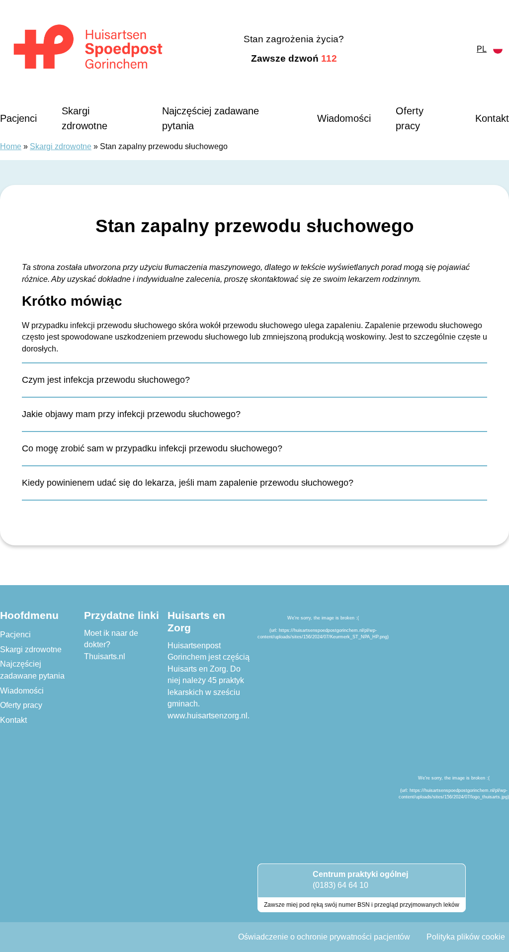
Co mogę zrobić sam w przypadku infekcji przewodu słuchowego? (152, 448)
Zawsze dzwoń (294, 58)
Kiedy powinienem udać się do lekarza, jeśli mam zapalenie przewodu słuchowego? (187, 483)
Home (10, 146)
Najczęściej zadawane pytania (210, 118)
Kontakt (492, 118)
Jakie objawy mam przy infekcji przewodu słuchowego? (131, 414)
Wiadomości (344, 118)
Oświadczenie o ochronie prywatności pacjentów (324, 937)
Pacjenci (18, 118)
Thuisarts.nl (104, 656)
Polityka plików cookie (465, 937)
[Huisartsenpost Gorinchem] (88, 49)
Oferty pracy (410, 118)
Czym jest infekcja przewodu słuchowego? (106, 380)
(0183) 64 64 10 (340, 885)
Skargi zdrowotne (84, 118)
